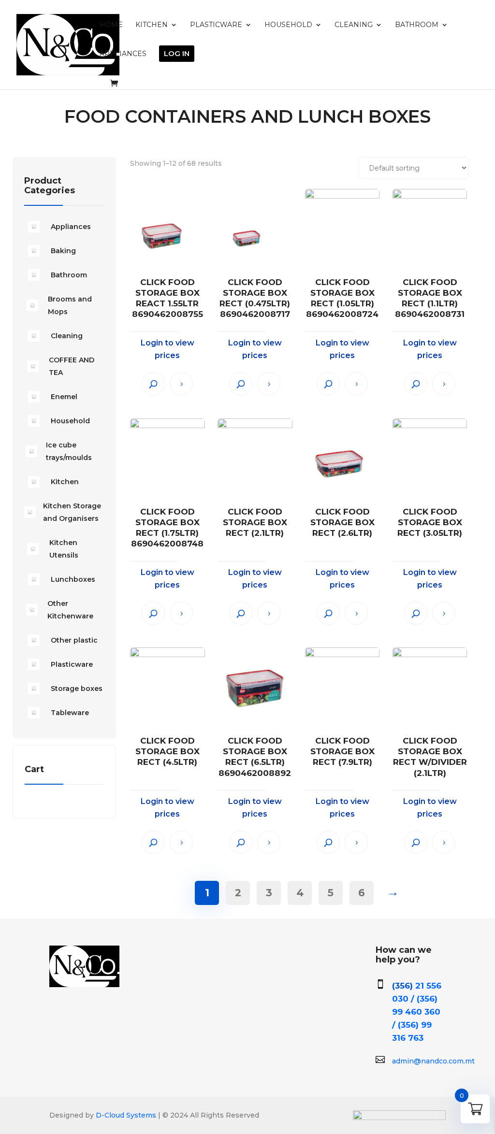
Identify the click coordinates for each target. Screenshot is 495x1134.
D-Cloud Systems (125, 1115)
